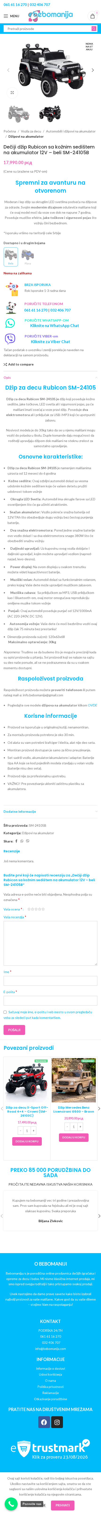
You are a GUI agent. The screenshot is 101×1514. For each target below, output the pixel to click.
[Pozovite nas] (11, 1503)
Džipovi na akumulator (26, 136)
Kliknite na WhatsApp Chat (54, 325)
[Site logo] (50, 16)
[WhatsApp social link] (22, 841)
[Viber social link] (28, 841)
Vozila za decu (31, 131)
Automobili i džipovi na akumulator (71, 131)
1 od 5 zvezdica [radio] (29, 909)
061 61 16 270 (15, 4)
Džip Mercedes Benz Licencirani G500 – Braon (73, 1109)
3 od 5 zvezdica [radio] (36, 909)
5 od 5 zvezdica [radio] (43, 909)
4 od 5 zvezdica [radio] (39, 909)
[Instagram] (57, 1422)
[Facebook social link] (16, 841)
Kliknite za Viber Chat (50, 341)
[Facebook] (44, 1422)
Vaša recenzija (15, 916)
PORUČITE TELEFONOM (43, 304)
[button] (8, 70)
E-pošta (10, 991)
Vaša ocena (13, 909)
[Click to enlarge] (12, 93)
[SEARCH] (94, 28)
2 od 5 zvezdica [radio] (32, 909)
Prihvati (63, 1505)
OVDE (92, 705)
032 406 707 (40, 4)
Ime (8, 971)
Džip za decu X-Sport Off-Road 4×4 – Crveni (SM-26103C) (27, 1111)
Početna (10, 131)
